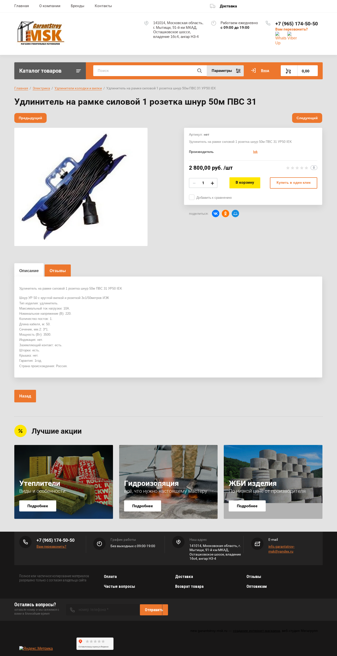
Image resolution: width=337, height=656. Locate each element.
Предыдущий (30, 118)
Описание (29, 271)
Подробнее (37, 506)
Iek (255, 152)
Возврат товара (189, 586)
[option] (81, 187)
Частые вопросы (119, 586)
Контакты (103, 6)
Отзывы (253, 576)
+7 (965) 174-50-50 (296, 24)
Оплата (110, 576)
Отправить (154, 609)
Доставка (228, 6)
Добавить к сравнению (214, 197)
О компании (49, 6)
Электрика (41, 88)
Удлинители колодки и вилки (78, 88)
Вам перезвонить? (291, 29)
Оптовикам (256, 586)
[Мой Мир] (235, 213)
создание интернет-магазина (256, 631)
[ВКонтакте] (215, 213)
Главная (21, 6)
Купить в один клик (294, 182)
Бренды (77, 6)
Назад (25, 396)
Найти (199, 70)
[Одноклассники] (225, 213)
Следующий (307, 118)
